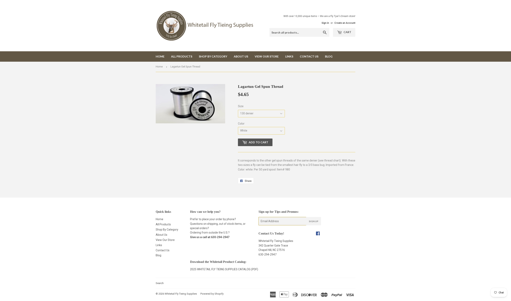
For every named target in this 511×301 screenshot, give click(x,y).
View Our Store (267, 56)
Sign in (325, 23)
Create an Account (344, 23)
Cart (347, 32)
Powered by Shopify (212, 293)
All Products (181, 56)
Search (160, 283)
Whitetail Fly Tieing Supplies (181, 293)
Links (289, 56)
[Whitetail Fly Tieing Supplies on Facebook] (318, 234)
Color (241, 123)
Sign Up (313, 221)
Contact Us (309, 56)
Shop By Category (213, 56)
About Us (241, 56)
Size (241, 106)
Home (160, 56)
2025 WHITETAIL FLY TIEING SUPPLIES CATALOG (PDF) (224, 269)
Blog (329, 56)
